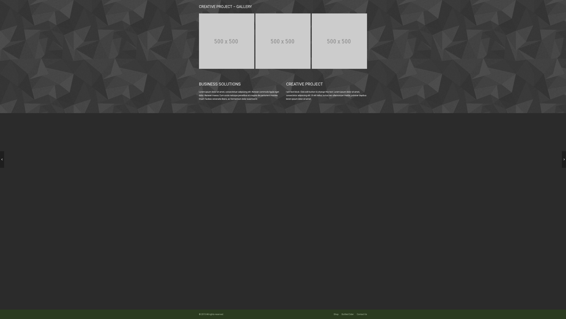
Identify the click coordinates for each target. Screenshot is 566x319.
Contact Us (362, 314)
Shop (336, 314)
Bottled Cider (348, 314)
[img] (226, 41)
